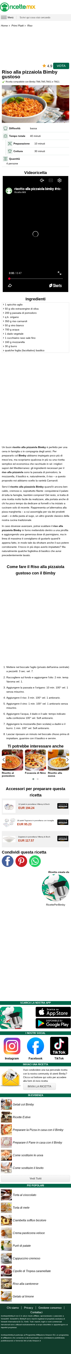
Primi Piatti (17, 25)
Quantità (14, 158)
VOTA (61, 66)
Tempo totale (17, 135)
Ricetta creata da (58, 872)
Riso (29, 25)
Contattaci (36, 1312)
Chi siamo (13, 1307)
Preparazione (21, 143)
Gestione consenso (50, 1307)
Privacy (28, 1307)
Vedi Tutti (36, 1178)
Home (4, 25)
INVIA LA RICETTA (39, 1086)
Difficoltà (14, 128)
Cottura (18, 151)
